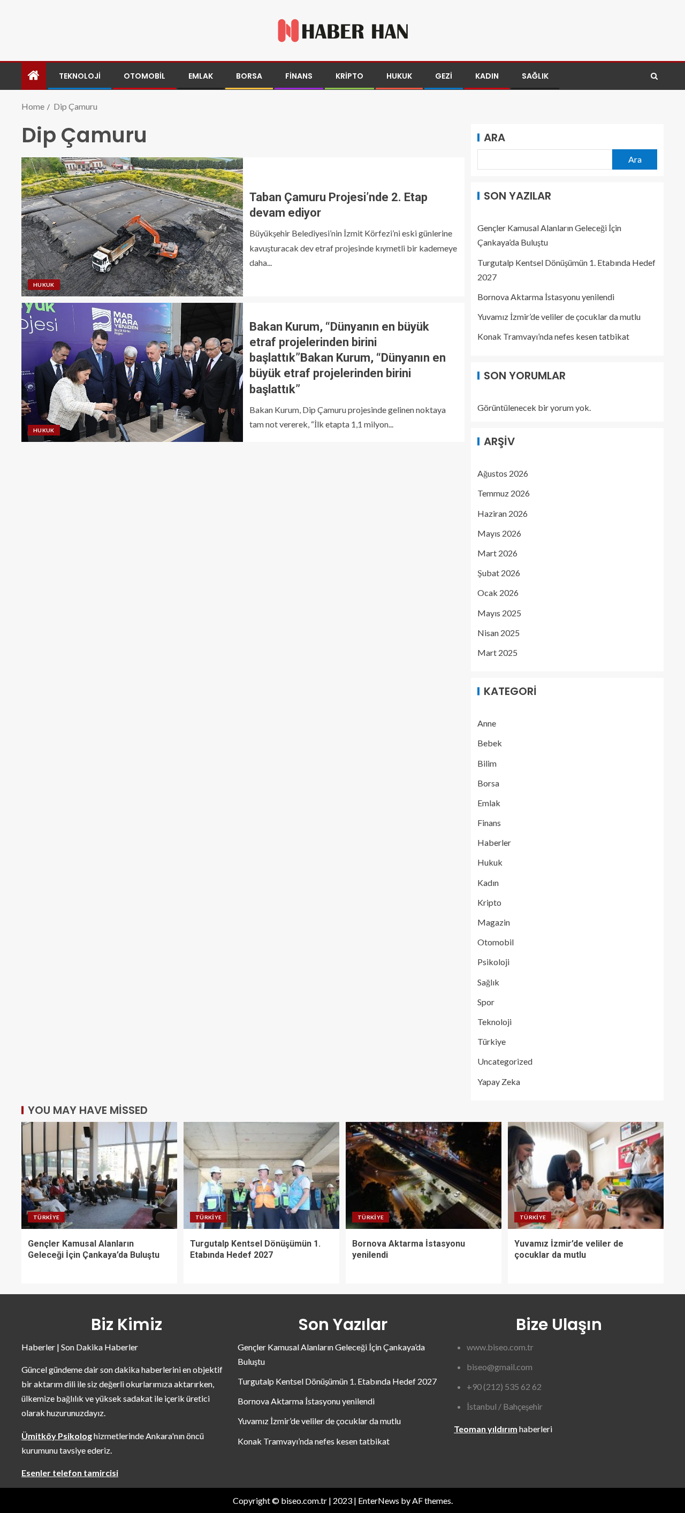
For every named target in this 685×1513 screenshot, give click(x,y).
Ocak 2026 (498, 592)
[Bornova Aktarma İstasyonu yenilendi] (423, 1175)
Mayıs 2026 (499, 533)
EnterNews (378, 1500)
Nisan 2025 (498, 633)
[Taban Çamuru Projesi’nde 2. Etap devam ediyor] (132, 226)
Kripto (349, 76)
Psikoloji (493, 962)
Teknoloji (80, 76)
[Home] (34, 75)
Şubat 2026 (498, 573)
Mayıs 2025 (499, 613)
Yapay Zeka (498, 1081)
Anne (486, 723)
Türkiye (491, 1041)
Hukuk (399, 76)
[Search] (654, 76)
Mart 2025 (497, 652)
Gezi (443, 76)
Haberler (494, 842)
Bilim (487, 763)
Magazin (493, 922)
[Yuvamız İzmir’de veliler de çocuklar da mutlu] (586, 1175)
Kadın (487, 76)
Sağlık (535, 76)
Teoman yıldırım (485, 1429)
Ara (494, 137)
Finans (299, 76)
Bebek (489, 743)
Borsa (249, 76)
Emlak (200, 76)
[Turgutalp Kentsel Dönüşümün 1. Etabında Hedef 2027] (261, 1175)
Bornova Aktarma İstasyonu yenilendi (545, 297)
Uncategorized (504, 1061)
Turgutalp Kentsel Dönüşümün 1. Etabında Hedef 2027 (337, 1381)
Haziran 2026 (502, 513)
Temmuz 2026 (503, 493)
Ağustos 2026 (502, 473)
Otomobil (144, 76)
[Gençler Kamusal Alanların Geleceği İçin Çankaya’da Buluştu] (99, 1175)
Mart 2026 (497, 553)
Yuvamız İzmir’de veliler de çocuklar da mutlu (559, 316)
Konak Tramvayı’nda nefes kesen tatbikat (553, 336)
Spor (485, 1002)
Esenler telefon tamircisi (69, 1473)
